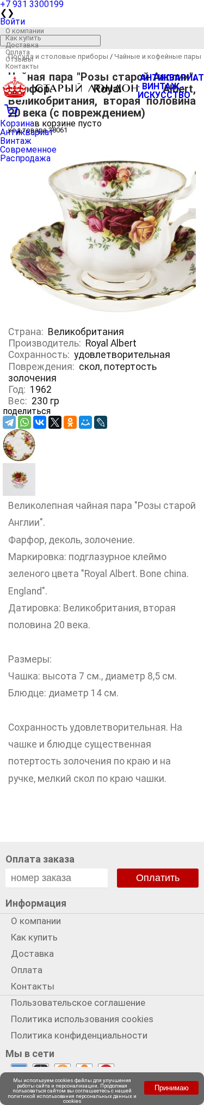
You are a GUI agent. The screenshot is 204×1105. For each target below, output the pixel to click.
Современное (28, 149)
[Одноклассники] (70, 422)
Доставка (22, 45)
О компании (24, 31)
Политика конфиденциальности (79, 1035)
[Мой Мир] (85, 422)
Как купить (23, 38)
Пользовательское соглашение (78, 1002)
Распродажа (25, 158)
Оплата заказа (40, 859)
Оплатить (158, 877)
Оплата (17, 52)
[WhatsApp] (24, 422)
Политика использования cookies (82, 1018)
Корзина (17, 123)
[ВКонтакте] (39, 422)
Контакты (22, 66)
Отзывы (19, 59)
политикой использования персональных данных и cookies (72, 1098)
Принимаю (171, 1088)
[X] (54, 422)
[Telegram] (9, 422)
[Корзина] (102, 109)
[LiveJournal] (100, 422)
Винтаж (16, 141)
